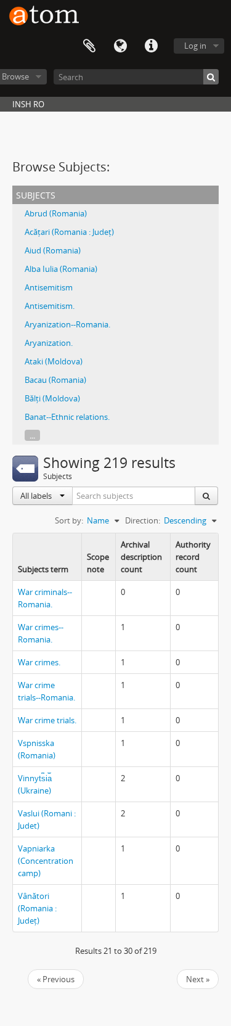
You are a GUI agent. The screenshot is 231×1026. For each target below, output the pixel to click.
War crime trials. (47, 720)
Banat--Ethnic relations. (67, 416)
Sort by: (69, 520)
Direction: (142, 520)
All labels (37, 495)
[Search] (211, 76)
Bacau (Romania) (55, 379)
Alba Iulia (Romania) (61, 268)
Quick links (151, 46)
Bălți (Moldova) (52, 398)
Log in (195, 45)
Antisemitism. (50, 305)
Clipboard (89, 46)
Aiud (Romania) (53, 250)
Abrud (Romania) (56, 213)
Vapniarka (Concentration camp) (45, 861)
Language (120, 46)
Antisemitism (49, 287)
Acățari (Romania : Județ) (69, 231)
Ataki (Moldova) (54, 361)
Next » (197, 979)
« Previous (56, 979)
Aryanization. (49, 342)
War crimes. (39, 662)
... (32, 435)
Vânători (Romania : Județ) (37, 908)
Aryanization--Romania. (67, 324)
